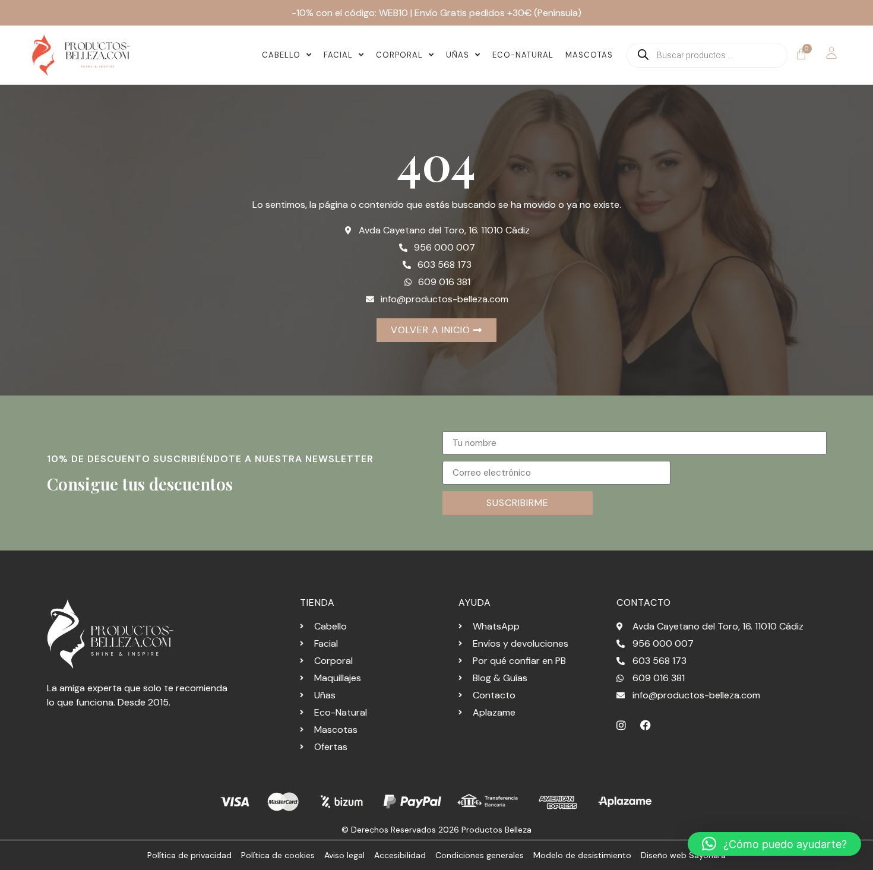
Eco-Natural (522, 55)
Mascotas (589, 55)
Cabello (281, 55)
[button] (774, 844)
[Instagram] (621, 725)
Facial (338, 55)
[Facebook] (645, 725)
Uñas (457, 55)
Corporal (399, 55)
